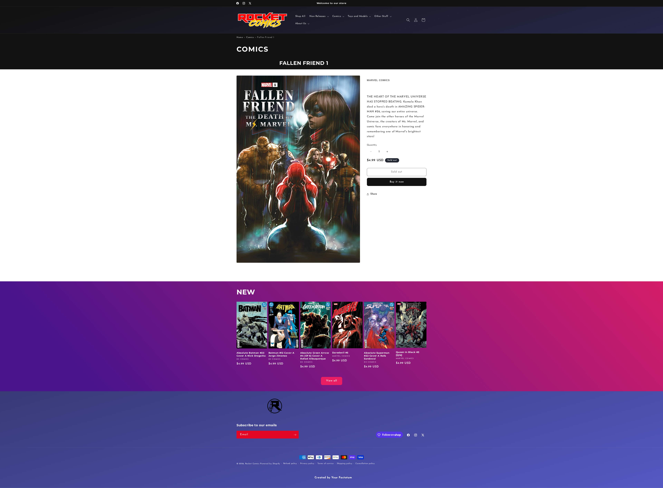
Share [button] (373, 194)
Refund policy (290, 463)
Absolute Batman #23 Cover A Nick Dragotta (251, 354)
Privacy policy (307, 463)
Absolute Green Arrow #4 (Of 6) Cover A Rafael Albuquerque (314, 355)
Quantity (372, 145)
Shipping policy (344, 463)
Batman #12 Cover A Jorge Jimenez (281, 354)
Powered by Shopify (270, 464)
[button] (318, 16)
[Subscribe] (295, 435)
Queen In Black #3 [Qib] (407, 354)
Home (240, 37)
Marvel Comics (378, 80)
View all (331, 381)
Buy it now (397, 182)
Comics (250, 37)
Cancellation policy (365, 463)
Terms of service (326, 463)
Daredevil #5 (340, 352)
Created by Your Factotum (333, 477)
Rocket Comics (252, 464)
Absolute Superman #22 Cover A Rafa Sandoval (376, 355)
